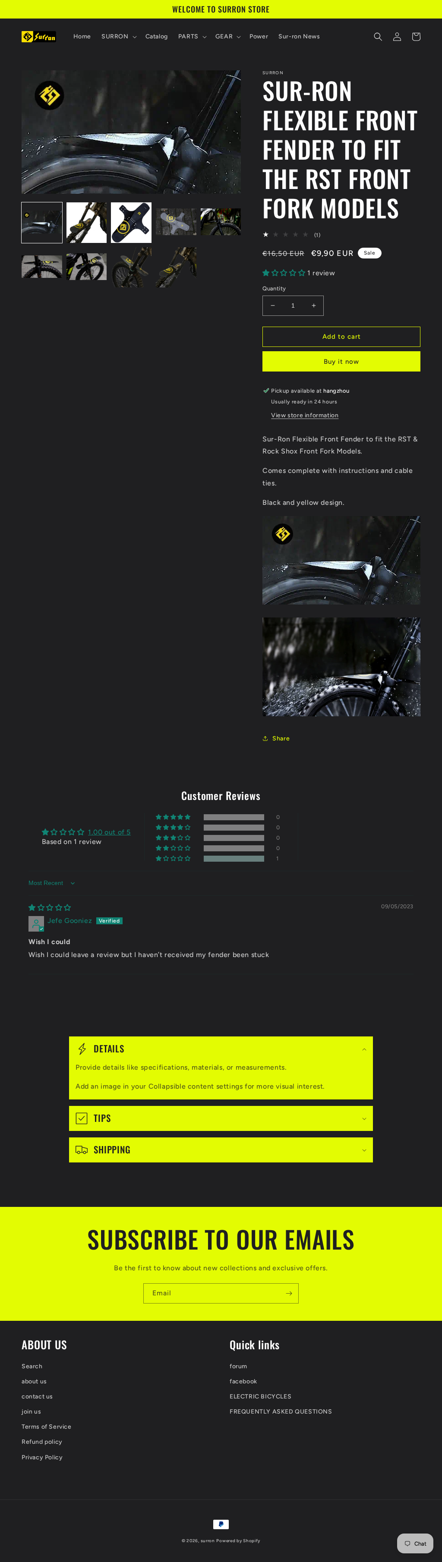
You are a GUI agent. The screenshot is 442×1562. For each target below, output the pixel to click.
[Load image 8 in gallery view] (131, 267)
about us (34, 1381)
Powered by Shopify (238, 1540)
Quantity (274, 288)
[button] (118, 37)
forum (238, 1366)
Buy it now (341, 361)
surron (208, 1540)
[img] (49, 908)
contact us (37, 1396)
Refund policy (42, 1441)
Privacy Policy (42, 1457)
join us (31, 1411)
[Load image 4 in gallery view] (176, 222)
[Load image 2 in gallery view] (86, 222)
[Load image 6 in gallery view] (42, 267)
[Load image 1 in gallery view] (42, 222)
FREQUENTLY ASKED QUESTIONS (281, 1411)
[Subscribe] (288, 1293)
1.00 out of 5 (109, 832)
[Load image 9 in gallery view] (176, 267)
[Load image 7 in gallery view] (86, 267)
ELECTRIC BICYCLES (260, 1396)
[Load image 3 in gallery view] (131, 222)
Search (32, 1366)
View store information (304, 415)
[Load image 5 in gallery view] (221, 222)
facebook (243, 1381)
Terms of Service (47, 1426)
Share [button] (281, 738)
